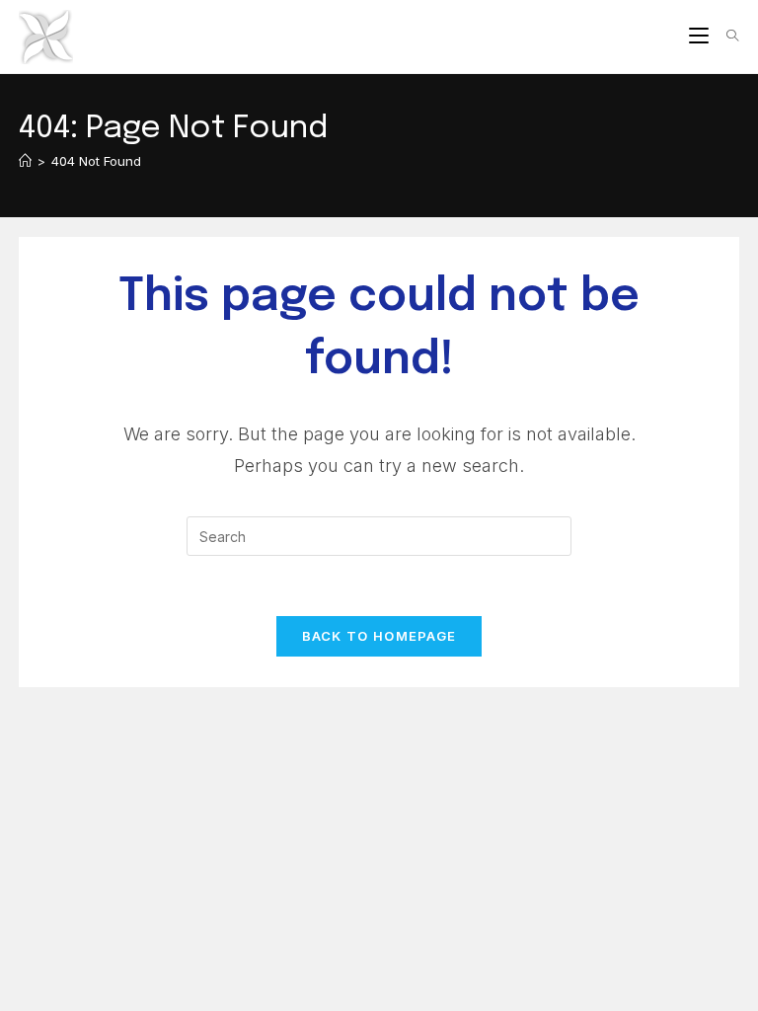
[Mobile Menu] (701, 36)
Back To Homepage (379, 636)
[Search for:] (725, 36)
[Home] (25, 161)
